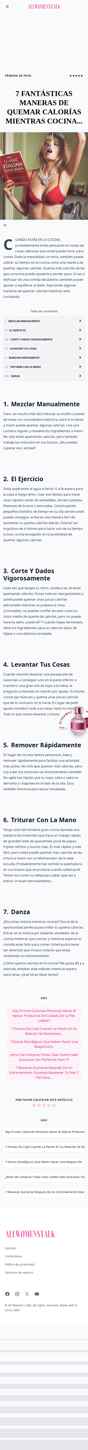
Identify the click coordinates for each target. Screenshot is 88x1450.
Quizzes (10, 1248)
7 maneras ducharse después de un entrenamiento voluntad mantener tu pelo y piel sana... (44, 1072)
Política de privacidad (19, 1264)
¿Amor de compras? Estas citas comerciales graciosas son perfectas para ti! (44, 1057)
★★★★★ (76, 76)
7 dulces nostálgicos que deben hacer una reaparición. (44, 1044)
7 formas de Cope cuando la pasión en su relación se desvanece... (44, 1031)
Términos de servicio (19, 1272)
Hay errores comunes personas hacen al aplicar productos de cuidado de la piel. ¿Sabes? (44, 1016)
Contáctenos (13, 1256)
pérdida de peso (18, 76)
